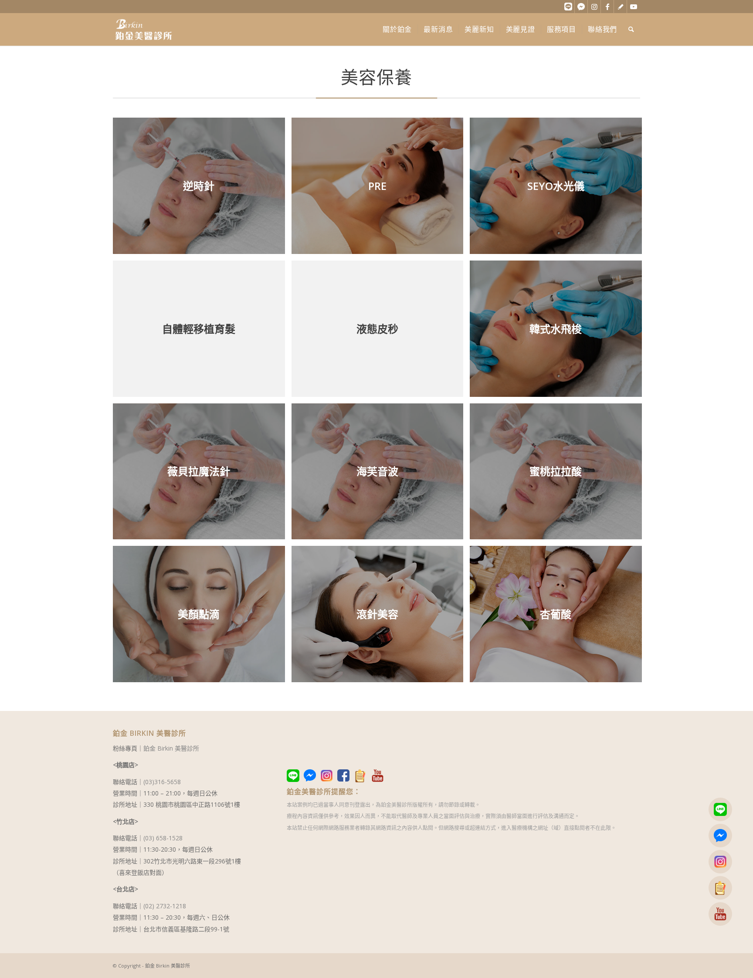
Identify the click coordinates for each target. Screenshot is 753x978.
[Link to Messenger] (581, 6)
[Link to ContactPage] (620, 6)
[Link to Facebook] (607, 6)
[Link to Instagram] (594, 6)
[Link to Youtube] (633, 6)
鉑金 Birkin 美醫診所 (171, 748)
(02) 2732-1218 (164, 906)
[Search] (631, 29)
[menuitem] (397, 29)
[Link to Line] (568, 6)
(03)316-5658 (162, 782)
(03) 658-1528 (163, 838)
